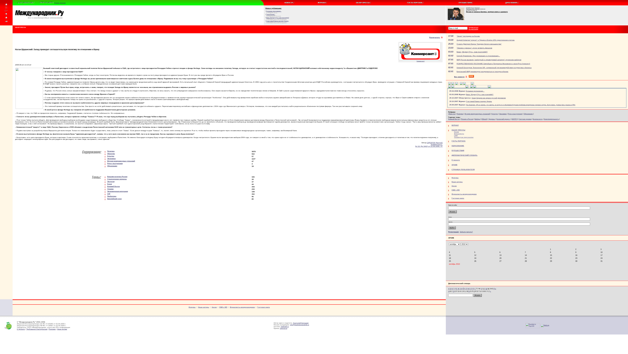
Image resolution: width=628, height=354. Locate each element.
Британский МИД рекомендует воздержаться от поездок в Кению (482, 71)
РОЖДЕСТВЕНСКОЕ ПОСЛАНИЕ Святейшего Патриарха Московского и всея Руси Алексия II (493, 64)
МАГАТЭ (514, 119)
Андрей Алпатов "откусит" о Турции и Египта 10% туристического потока (486, 40)
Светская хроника (525, 119)
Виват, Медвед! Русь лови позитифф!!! (479, 94)
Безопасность (537, 119)
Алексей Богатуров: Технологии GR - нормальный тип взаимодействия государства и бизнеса (494, 68)
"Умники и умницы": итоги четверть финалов (474, 48)
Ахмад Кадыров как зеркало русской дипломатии (489, 98)
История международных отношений (477, 114)
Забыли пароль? (466, 232)
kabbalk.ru (285, 326)
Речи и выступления (515, 114)
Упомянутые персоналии (463, 137)
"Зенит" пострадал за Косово (468, 36)
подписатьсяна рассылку (473, 28)
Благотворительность (551, 119)
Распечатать (434, 37)
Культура (494, 114)
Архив (456, 132)
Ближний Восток (454, 119)
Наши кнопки (62, 329)
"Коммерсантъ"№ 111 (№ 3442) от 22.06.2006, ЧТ (429, 145)
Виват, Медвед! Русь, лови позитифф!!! (472, 52)
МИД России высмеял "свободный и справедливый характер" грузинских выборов (489, 60)
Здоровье (491, 119)
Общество (451, 114)
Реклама (52, 329)
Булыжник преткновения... (475, 91)
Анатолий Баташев (300, 323)
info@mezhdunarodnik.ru (299, 325)
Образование (528, 114)
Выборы (477, 119)
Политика (460, 114)
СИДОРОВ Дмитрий (435, 143)
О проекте (21, 329)
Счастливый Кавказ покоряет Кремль (479, 101)
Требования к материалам (36, 329)
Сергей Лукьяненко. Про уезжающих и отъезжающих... (478, 56)
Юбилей (484, 119)
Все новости (459, 77)
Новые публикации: (273, 8)
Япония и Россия (467, 119)
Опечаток (283, 328)
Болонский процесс (503, 119)
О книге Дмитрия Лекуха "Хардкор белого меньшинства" (479, 44)
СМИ (456, 135)
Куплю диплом (60, 3)
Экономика (502, 114)
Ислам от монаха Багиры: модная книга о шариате (487, 12)
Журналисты (459, 134)
